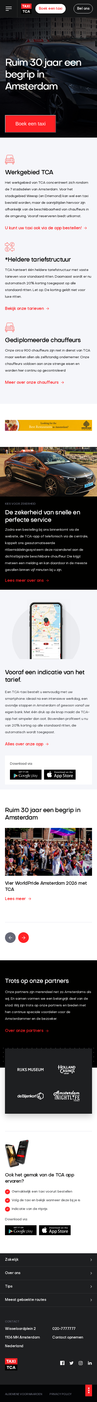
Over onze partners (24, 1031)
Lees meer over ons (24, 581)
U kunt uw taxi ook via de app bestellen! (43, 228)
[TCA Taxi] (26, 8)
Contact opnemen (67, 1337)
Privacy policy (60, 1394)
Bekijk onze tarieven (24, 309)
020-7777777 (64, 1329)
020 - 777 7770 (18, 1381)
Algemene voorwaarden (23, 1394)
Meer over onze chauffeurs (32, 383)
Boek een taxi (50, 8)
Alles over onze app (24, 744)
